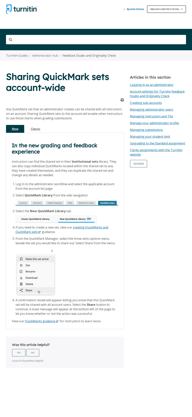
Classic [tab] (35, 129)
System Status (135, 9)
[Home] (21, 9)
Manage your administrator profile (154, 123)
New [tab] (15, 129)
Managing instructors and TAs (151, 116)
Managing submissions (146, 130)
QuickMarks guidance (40, 321)
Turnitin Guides (17, 55)
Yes (19, 352)
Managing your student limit (150, 136)
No (32, 352)
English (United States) (165, 9)
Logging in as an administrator (151, 85)
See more (138, 163)
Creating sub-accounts (146, 103)
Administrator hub (45, 55)
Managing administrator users (151, 109)
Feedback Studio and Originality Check (89, 55)
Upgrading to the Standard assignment (157, 143)
